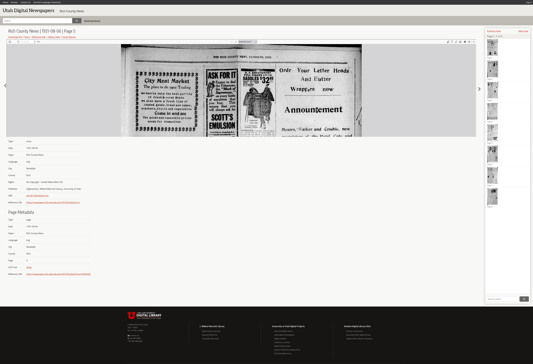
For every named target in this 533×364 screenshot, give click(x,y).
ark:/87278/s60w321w (37, 195)
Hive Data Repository (283, 353)
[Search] (76, 20)
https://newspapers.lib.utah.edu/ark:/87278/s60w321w (53, 202)
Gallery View (54, 37)
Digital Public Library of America (359, 338)
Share (27, 37)
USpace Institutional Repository (287, 349)
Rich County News (72, 11)
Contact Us (26, 2)
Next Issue (523, 31)
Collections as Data (282, 342)
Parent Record (69, 37)
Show (29, 267)
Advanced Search (92, 20)
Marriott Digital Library (283, 331)
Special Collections (209, 335)
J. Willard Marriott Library (138, 324)
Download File (15, 37)
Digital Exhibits (280, 338)
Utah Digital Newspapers (284, 335)
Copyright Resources (210, 338)
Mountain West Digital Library (358, 335)
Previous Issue (494, 31)
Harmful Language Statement (47, 2)
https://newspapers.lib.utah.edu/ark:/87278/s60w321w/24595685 (58, 274)
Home (5, 2)
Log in (529, 2)
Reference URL (39, 37)
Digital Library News (282, 346)
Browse (14, 2)
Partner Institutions (354, 331)
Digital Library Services (211, 331)
